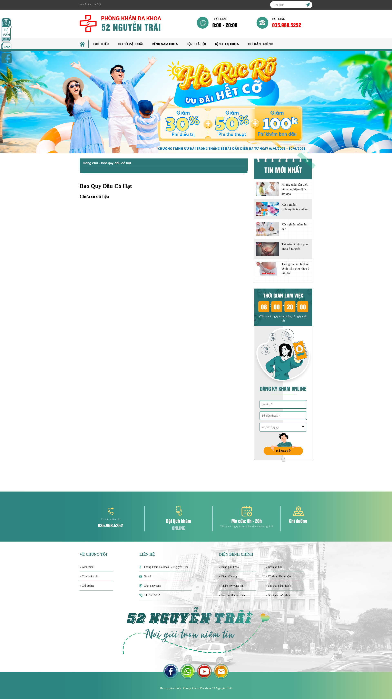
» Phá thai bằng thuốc (278, 585)
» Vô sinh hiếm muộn (278, 576)
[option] (196, 102)
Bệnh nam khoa (165, 43)
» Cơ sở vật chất (89, 576)
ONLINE (178, 527)
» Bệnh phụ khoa (229, 567)
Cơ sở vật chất (130, 43)
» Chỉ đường (87, 585)
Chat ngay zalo (152, 585)
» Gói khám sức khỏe (278, 595)
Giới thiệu (101, 43)
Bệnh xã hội (196, 43)
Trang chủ (90, 163)
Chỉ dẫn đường (260, 43)
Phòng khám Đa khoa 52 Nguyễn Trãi (166, 567)
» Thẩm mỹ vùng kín (231, 585)
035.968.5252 (286, 25)
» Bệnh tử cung (228, 576)
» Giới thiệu (87, 567)
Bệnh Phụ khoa (227, 43)
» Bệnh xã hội (274, 567)
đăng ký (283, 450)
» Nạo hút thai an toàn (232, 595)
